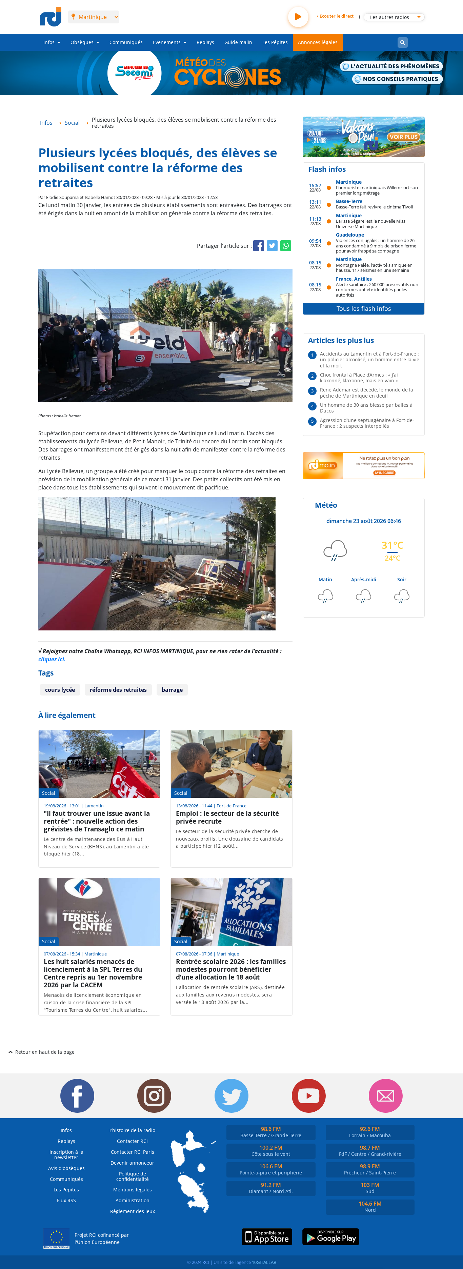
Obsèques (82, 42)
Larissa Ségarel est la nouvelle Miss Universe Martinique (370, 223)
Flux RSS (66, 1200)
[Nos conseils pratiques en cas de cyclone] (397, 79)
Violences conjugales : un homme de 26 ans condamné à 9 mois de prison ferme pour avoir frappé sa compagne (376, 245)
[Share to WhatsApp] (285, 245)
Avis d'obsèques (66, 1168)
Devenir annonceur (132, 1163)
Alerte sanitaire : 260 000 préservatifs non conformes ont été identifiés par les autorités (377, 289)
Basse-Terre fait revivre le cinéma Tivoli (374, 206)
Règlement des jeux (132, 1211)
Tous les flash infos (364, 308)
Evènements (167, 42)
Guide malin (238, 42)
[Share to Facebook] (258, 245)
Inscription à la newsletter (66, 1155)
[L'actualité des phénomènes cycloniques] (391, 67)
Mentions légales (132, 1189)
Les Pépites (275, 42)
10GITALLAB (264, 1262)
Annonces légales (318, 42)
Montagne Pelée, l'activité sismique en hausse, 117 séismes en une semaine (374, 267)
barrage (172, 689)
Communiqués (126, 42)
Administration (132, 1200)
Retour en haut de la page (45, 1052)
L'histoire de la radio (132, 1130)
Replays (205, 42)
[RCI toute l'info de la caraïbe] (50, 17)
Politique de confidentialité (132, 1176)
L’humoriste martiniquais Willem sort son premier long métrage (377, 190)
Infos (49, 42)
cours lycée (60, 689)
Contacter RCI (132, 1141)
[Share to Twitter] (272, 245)
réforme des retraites (118, 689)
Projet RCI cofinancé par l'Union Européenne (102, 1239)
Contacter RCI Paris (132, 1152)
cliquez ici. (52, 659)
